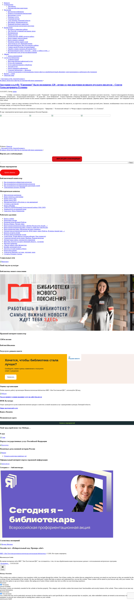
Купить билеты (10, 172)
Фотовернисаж (13, 33)
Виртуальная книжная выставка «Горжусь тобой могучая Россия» (26, 227)
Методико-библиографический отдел (20, 61)
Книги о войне (9, 218)
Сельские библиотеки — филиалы (19, 70)
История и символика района (18, 29)
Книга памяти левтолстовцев (17, 38)
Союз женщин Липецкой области (19, 20)
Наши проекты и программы (13, 197)
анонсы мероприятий (15, 56)
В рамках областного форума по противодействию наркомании (21, 80)
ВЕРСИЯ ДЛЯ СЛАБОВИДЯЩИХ (68, 159)
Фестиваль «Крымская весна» (18, 22)
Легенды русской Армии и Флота (15, 249)
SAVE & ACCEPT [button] (6, 599)
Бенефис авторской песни (12, 247)
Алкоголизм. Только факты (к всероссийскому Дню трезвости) (25, 236)
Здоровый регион (14, 19)
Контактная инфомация (16, 11)
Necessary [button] (3, 583)
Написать (10, 377)
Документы (12, 6)
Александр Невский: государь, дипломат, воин (19, 252)
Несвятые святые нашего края (18, 42)
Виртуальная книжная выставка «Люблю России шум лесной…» (26, 226)
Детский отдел (13, 66)
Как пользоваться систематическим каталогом (19, 184)
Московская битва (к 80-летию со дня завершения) (21, 202)
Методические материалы (12, 195)
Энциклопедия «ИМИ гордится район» (21, 36)
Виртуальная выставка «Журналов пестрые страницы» (22, 229)
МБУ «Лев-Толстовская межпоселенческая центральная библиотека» (23, 553)
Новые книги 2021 (10, 198)
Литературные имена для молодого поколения (19, 240)
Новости (9, 146)
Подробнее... (4, 563)
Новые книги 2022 (10, 200)
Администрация (13, 59)
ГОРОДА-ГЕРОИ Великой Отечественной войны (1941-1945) (25, 207)
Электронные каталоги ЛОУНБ (14, 187)
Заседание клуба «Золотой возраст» (13, 79)
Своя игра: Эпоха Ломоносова (14, 211)
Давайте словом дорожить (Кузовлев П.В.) (22, 49)
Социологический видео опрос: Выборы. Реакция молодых (24, 238)
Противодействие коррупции (18, 8)
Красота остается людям (12, 233)
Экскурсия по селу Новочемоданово (20, 43)
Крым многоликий (10, 250)
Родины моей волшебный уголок (15, 234)
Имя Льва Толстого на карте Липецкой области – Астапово (24, 241)
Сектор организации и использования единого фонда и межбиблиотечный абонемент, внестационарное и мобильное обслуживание (52, 72)
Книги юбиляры (9, 205)
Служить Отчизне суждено (13, 254)
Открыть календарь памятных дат (15, 456)
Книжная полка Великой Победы (15, 222)
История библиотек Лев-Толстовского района (23, 45)
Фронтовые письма (10, 220)
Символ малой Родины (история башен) (21, 47)
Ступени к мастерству (11, 204)
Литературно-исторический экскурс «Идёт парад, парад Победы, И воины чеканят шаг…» (34, 231)
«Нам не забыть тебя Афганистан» (15, 245)
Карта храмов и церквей (16, 40)
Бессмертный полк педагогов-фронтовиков (22, 52)
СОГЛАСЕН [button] (14, 563)
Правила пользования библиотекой (19, 13)
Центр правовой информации (18, 68)
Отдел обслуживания (15, 63)
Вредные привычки (10, 243)
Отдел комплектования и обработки (20, 65)
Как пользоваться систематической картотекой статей (22, 185)
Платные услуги (13, 17)
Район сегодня (13, 35)
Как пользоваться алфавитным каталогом (18, 182)
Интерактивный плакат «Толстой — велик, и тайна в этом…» (29, 50)
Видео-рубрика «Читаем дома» (14, 224)
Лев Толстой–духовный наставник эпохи (22, 31)
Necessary (5, 585)
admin (15, 91)
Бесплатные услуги (14, 15)
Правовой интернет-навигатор (18, 24)
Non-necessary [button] (4, 592)
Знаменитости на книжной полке (15, 209)
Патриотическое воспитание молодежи (21, 26)
